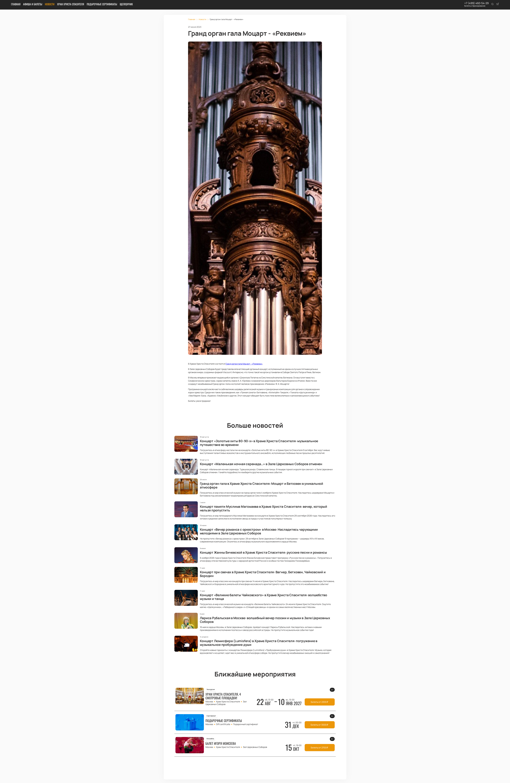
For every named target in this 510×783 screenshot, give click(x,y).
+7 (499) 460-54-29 (476, 3)
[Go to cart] (497, 4)
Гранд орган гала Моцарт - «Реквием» (244, 363)
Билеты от (319, 701)
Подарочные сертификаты (102, 4)
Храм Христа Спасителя (70, 4)
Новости (49, 4)
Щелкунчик (126, 4)
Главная (15, 4)
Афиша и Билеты (32, 4)
